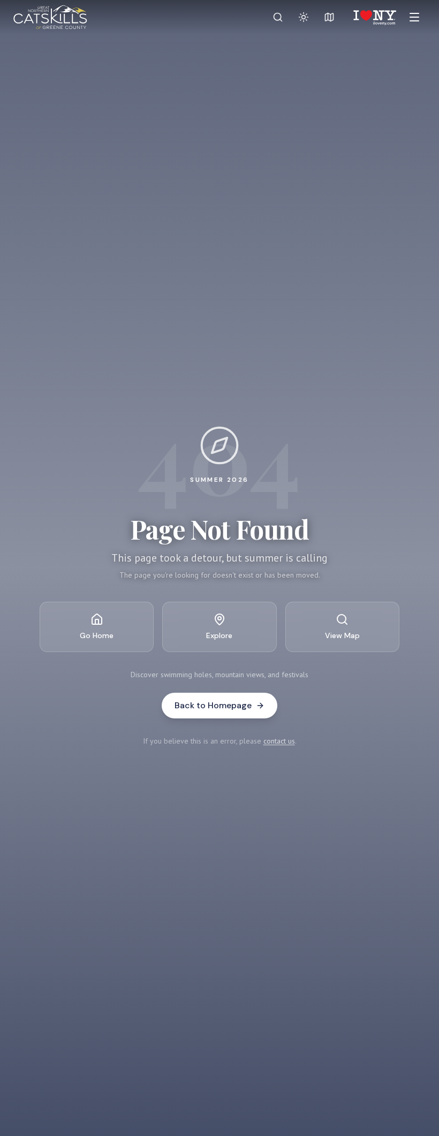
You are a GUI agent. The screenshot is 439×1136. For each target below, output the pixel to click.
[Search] (278, 17)
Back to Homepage (213, 705)
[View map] (329, 17)
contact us (279, 741)
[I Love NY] (373, 17)
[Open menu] (414, 17)
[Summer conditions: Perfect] (303, 17)
